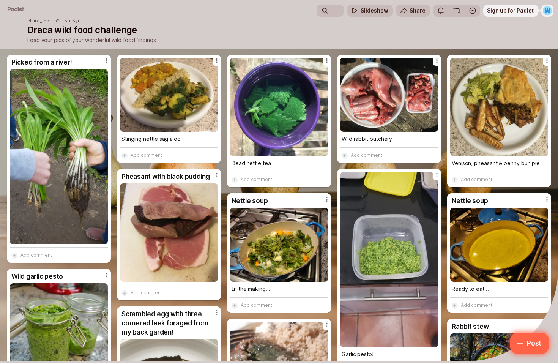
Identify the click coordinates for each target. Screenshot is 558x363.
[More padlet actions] (472, 11)
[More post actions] (106, 61)
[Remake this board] (456, 11)
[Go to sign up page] (547, 11)
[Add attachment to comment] (14, 255)
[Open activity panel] (440, 11)
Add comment (36, 255)
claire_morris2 (43, 21)
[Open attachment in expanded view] (59, 156)
